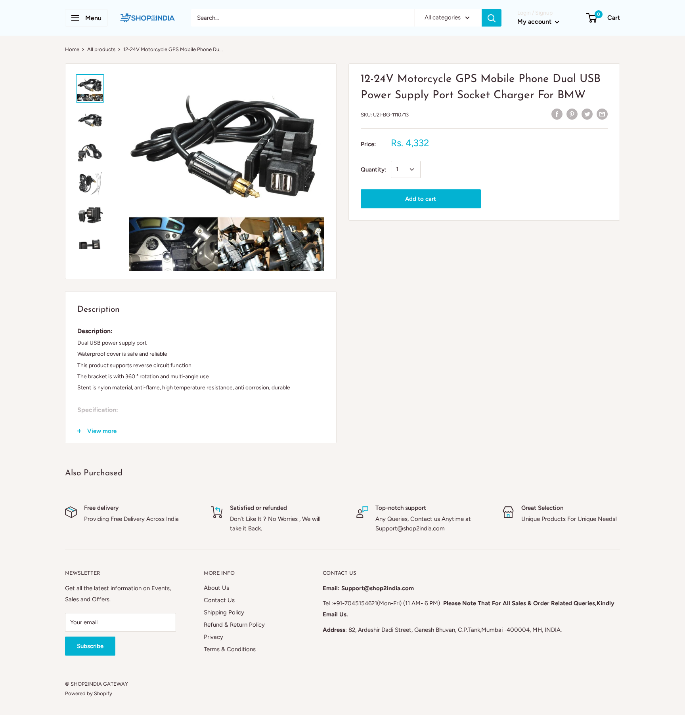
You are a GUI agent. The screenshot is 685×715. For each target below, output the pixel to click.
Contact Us (219, 600)
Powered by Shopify (88, 693)
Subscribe (90, 646)
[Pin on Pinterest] (572, 113)
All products (101, 49)
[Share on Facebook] (557, 113)
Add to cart (420, 198)
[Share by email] (602, 113)
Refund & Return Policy (234, 624)
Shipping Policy (224, 612)
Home (72, 49)
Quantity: (373, 169)
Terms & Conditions (230, 649)
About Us (216, 587)
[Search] (491, 18)
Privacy (213, 637)
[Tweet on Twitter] (587, 113)
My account (535, 21)
